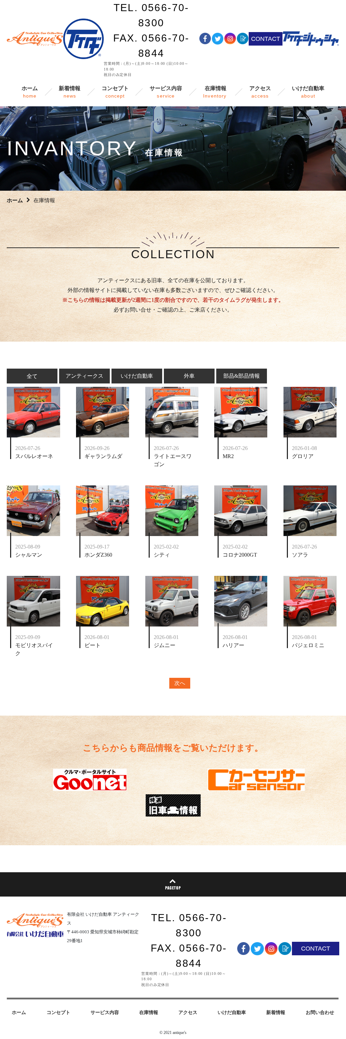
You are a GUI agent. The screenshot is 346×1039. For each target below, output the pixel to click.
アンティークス (84, 376)
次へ (179, 683)
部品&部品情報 (241, 376)
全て (32, 376)
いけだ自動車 (137, 376)
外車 (189, 376)
